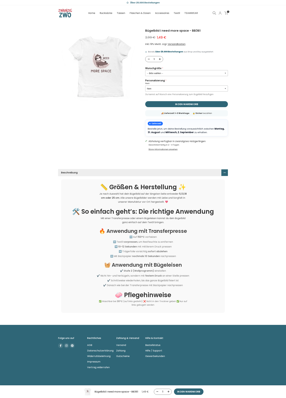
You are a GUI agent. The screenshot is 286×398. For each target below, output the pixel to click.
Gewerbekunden (155, 356)
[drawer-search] (214, 13)
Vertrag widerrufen (98, 367)
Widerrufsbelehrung (99, 356)
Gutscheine (123, 356)
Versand (121, 345)
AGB (89, 345)
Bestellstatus (152, 345)
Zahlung (120, 350)
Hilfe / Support (153, 350)
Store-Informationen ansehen (163, 149)
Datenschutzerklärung (100, 350)
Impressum (93, 361)
